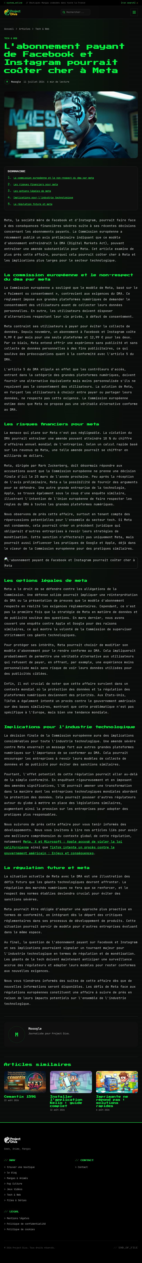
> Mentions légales (16, 1218)
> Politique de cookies (19, 1229)
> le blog (10, 1172)
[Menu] (134, 12)
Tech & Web (42, 28)
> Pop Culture (13, 1183)
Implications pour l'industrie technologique (43, 197)
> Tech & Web (12, 1194)
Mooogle (16, 81)
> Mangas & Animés (16, 1178)
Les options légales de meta (32, 191)
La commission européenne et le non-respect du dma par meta (54, 177)
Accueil (9, 28)
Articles (24, 28)
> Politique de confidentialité (25, 1223)
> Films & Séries (15, 1200)
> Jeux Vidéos (13, 1189)
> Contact (81, 1167)
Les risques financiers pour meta (36, 184)
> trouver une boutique (19, 1167)
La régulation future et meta (33, 204)
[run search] (129, 3)
